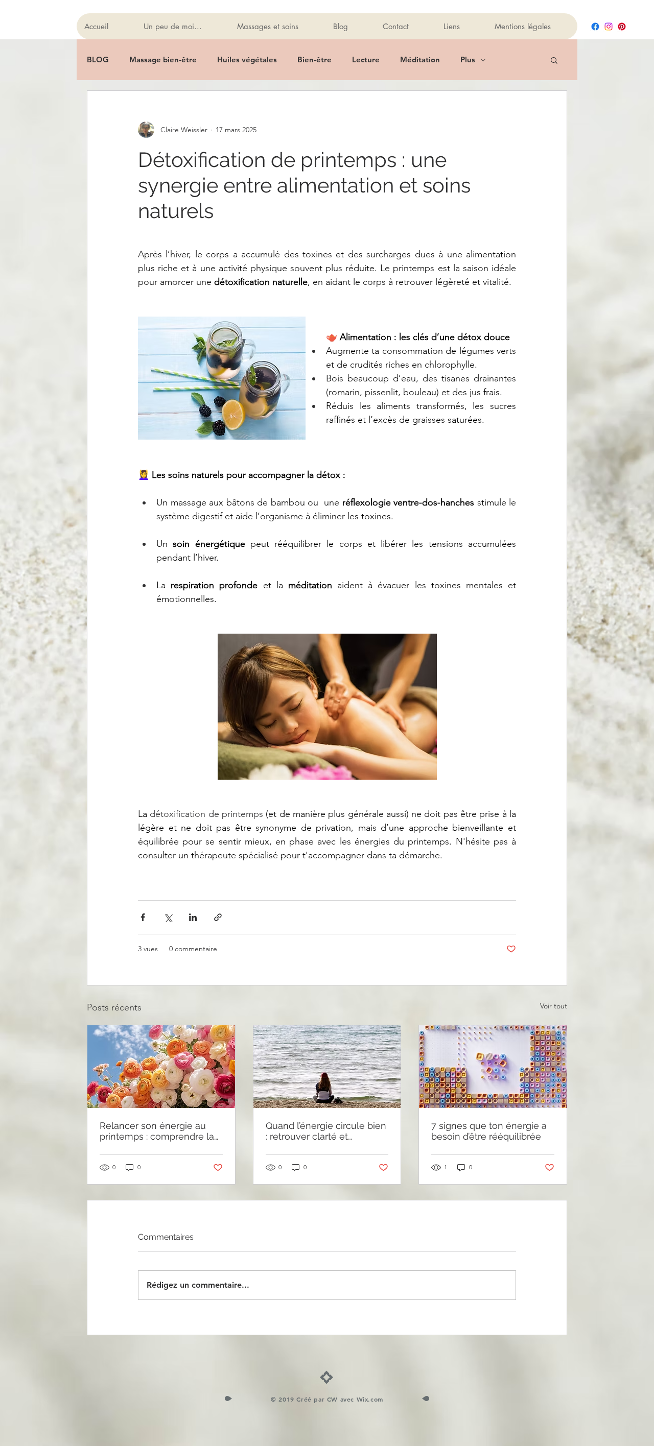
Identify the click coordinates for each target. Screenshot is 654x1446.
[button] (554, 60)
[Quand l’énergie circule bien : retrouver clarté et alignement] (327, 1066)
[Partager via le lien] (218, 917)
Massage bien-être (163, 59)
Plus (467, 59)
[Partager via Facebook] (143, 917)
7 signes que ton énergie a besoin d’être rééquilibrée (489, 1131)
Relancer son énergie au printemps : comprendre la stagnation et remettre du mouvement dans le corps (157, 1131)
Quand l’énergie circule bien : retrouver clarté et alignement (326, 1131)
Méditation (420, 59)
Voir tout (553, 1005)
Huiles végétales (247, 59)
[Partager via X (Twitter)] (168, 917)
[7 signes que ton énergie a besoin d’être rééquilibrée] (493, 1066)
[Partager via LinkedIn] (193, 917)
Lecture (366, 59)
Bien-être (314, 59)
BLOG (98, 59)
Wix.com (370, 1399)
